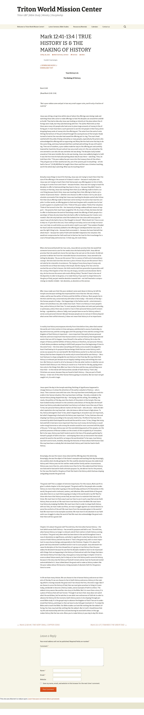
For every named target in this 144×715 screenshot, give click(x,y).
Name (43, 670)
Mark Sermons (58, 55)
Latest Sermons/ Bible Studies (59, 27)
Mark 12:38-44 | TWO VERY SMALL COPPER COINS (38, 624)
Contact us (106, 27)
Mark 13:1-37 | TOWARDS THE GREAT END (109, 624)
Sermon (65, 55)
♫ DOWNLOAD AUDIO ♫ (48, 65)
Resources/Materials (80, 27)
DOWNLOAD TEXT (46, 68)
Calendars (94, 27)
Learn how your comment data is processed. (43, 699)
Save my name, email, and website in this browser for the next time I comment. (71, 683)
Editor (83, 55)
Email (42, 675)
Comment (44, 646)
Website (43, 679)
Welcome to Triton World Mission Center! (30, 27)
